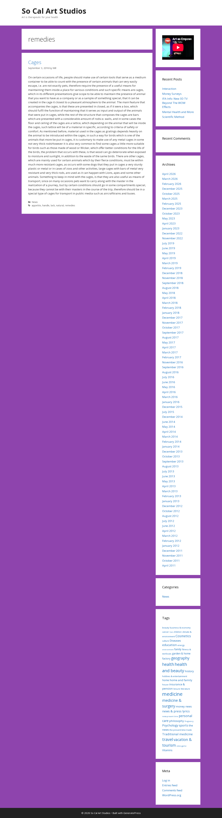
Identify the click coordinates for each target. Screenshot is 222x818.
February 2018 (171, 308)
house (165, 684)
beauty (165, 627)
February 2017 (171, 357)
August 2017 (170, 337)
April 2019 (169, 258)
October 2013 (171, 456)
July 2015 (168, 412)
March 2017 (170, 352)
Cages (34, 62)
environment (168, 649)
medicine (172, 694)
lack (53, 205)
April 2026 (169, 174)
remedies (70, 205)
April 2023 (169, 223)
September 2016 (172, 367)
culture (165, 640)
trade (189, 729)
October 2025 (171, 194)
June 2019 (168, 248)
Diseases (175, 640)
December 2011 (172, 551)
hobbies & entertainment (174, 676)
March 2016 (170, 397)
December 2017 (172, 317)
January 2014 (170, 446)
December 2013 (172, 451)
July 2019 (168, 243)
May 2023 (168, 218)
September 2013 (172, 461)
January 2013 (170, 501)
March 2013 (170, 491)
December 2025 (172, 189)
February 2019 (171, 268)
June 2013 (168, 476)
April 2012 (169, 531)
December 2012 (172, 506)
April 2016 (169, 392)
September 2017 (172, 332)
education (169, 645)
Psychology (170, 725)
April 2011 (169, 565)
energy (181, 645)
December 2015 (172, 407)
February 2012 (171, 541)
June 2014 (168, 422)
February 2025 (171, 203)
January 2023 (170, 228)
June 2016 (168, 382)
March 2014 (170, 436)
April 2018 (169, 298)
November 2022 (172, 238)
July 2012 (168, 521)
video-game (181, 746)
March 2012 (170, 536)
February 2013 (171, 496)
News (35, 202)
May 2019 (168, 253)
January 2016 (170, 402)
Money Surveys (172, 94)
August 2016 (170, 372)
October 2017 (171, 327)
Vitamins (167, 750)
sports (183, 725)
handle (45, 205)
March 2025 (170, 198)
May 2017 (168, 342)
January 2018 (170, 313)
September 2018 (172, 283)
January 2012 (170, 546)
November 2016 (172, 362)
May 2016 (168, 387)
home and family (181, 680)
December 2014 (172, 417)
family (177, 649)
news (188, 706)
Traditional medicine (177, 734)
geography (180, 658)
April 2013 (169, 486)
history (189, 671)
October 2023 (171, 213)
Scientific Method (173, 117)
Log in (166, 780)
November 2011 (172, 555)
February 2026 (171, 184)
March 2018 (170, 303)
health (168, 664)
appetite (36, 205)
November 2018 (172, 278)
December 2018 (172, 273)
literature (185, 688)
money (180, 706)
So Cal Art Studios (54, 11)
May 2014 (168, 427)
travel (167, 739)
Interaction (169, 89)
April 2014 (169, 432)
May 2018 (168, 293)
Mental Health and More (178, 112)
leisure (176, 688)
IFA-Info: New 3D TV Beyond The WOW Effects (175, 103)
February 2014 (171, 441)
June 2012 (168, 526)
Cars (171, 632)
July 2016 (168, 377)
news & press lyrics (176, 711)
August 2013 (170, 466)
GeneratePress (132, 813)
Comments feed (172, 790)
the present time (178, 729)
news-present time (170, 716)
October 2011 (171, 560)
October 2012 (171, 511)
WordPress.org (171, 795)
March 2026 (170, 179)
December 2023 (172, 208)
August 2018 (170, 288)
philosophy (176, 721)
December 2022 (172, 233)
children (178, 631)
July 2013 (168, 471)
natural (60, 205)
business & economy (180, 627)
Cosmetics (183, 636)
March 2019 (170, 263)
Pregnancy (189, 721)
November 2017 (172, 322)
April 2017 (169, 347)
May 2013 (168, 481)
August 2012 (170, 516)
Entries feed (169, 785)
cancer (165, 631)
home (165, 680)
